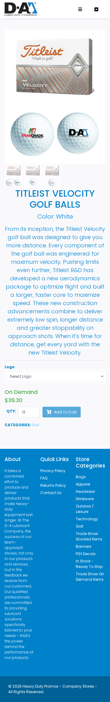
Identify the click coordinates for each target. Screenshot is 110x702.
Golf (35, 424)
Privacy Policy (52, 470)
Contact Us (50, 492)
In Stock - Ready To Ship (89, 563)
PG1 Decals (86, 553)
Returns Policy (53, 485)
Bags (81, 476)
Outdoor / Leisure (85, 509)
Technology (87, 519)
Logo (10, 366)
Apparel (83, 484)
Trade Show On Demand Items (90, 576)
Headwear (85, 491)
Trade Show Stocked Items (89, 536)
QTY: (11, 411)
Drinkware (85, 498)
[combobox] (56, 376)
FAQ (43, 478)
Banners (83, 546)
